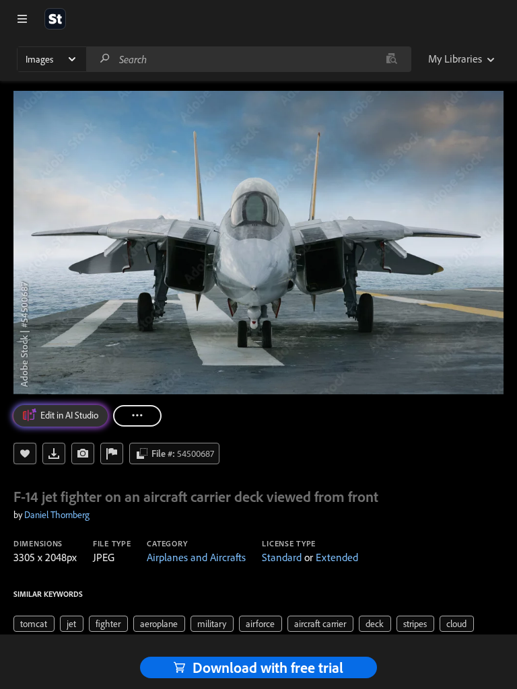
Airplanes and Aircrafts (196, 557)
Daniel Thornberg (57, 515)
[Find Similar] (82, 453)
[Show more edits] (137, 416)
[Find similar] (391, 59)
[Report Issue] (111, 453)
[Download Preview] (53, 453)
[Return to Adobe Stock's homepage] (55, 19)
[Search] (105, 59)
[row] (34, 624)
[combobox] (248, 59)
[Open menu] (22, 19)
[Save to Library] (24, 453)
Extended (337, 557)
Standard (282, 557)
